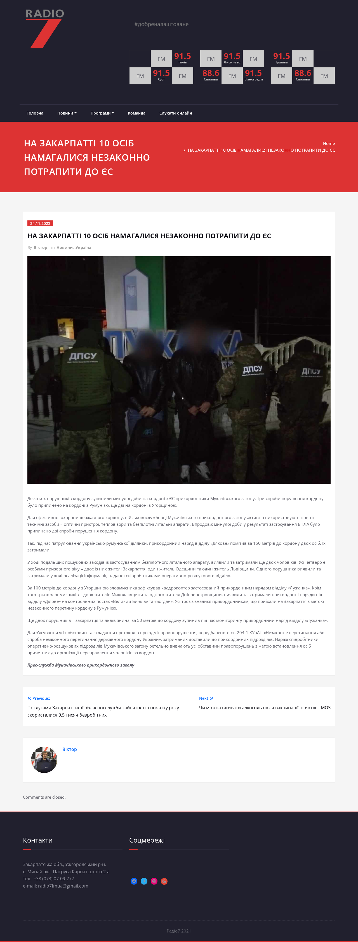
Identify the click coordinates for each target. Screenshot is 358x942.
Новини (65, 113)
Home (329, 143)
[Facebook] (134, 881)
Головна (35, 113)
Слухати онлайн (175, 113)
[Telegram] (144, 881)
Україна (83, 247)
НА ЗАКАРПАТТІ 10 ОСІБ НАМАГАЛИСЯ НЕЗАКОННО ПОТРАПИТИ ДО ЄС (261, 150)
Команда (136, 113)
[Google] (164, 881)
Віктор (40, 247)
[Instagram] (154, 881)
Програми (101, 113)
